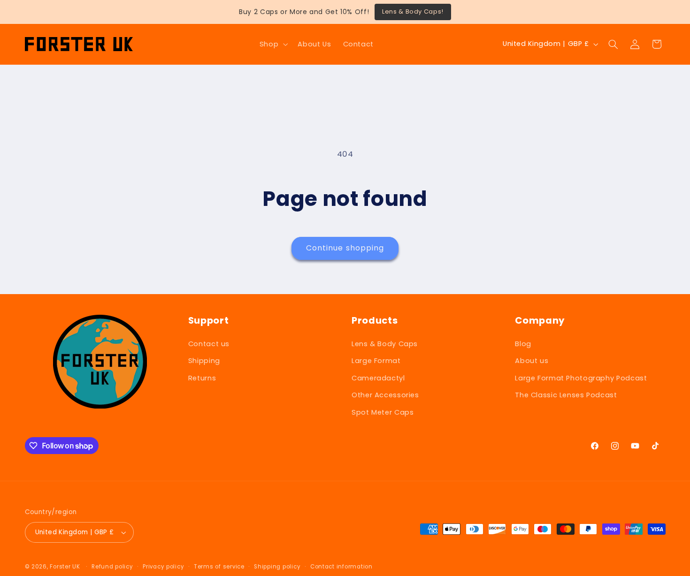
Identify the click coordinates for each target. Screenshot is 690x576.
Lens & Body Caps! (413, 11)
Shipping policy (277, 566)
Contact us (209, 344)
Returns (202, 378)
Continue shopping (345, 248)
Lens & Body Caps (385, 344)
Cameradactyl (378, 378)
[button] (272, 44)
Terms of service (219, 566)
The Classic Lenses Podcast (566, 395)
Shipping (204, 360)
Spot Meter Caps (383, 412)
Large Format (376, 360)
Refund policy (112, 566)
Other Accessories (385, 395)
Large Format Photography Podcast (581, 378)
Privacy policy (163, 566)
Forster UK (65, 566)
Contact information (341, 566)
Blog (523, 344)
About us (531, 360)
